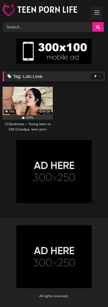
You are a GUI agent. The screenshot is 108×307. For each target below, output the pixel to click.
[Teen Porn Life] (44, 10)
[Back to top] (92, 292)
